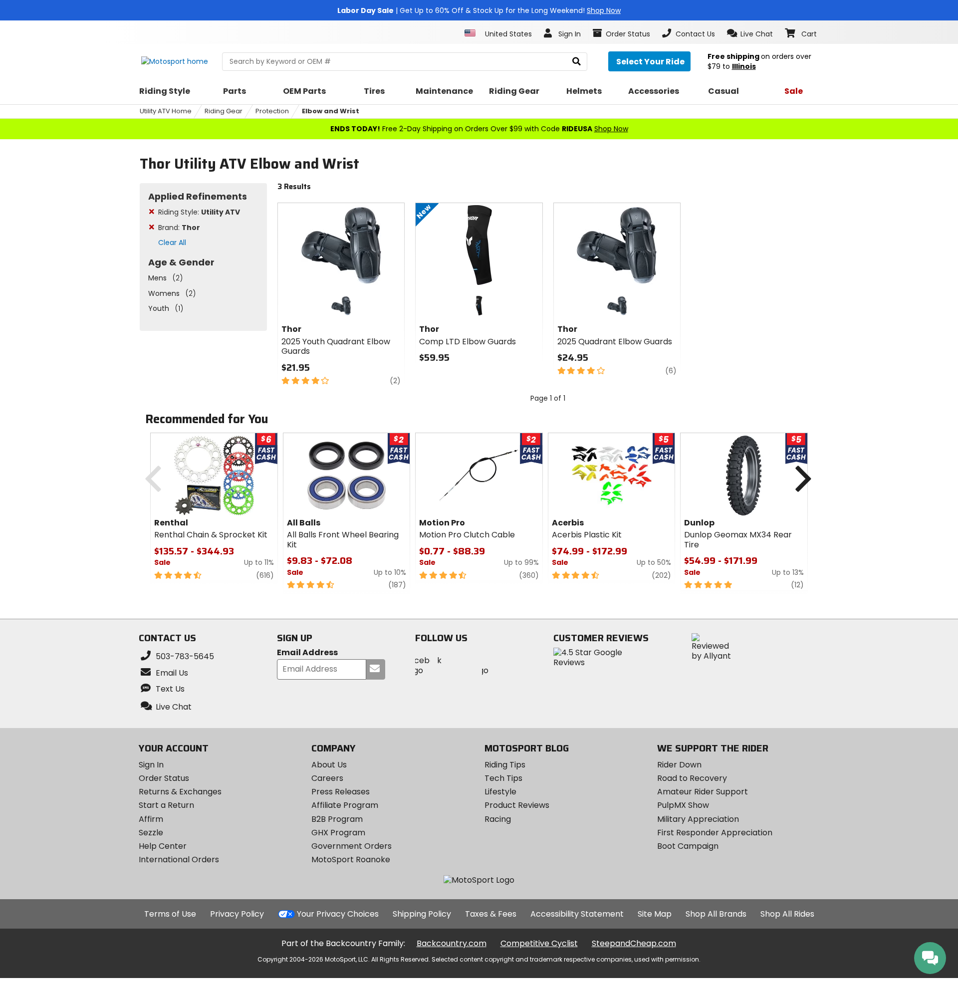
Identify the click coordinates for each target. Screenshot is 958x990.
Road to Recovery (692, 778)
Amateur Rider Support (702, 791)
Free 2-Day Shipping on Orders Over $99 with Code (479, 129)
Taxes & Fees (490, 914)
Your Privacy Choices (338, 914)
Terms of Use (170, 914)
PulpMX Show (683, 805)
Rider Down (679, 764)
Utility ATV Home (166, 111)
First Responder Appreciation (714, 832)
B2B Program (337, 819)
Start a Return (166, 805)
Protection (272, 111)
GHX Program (338, 832)
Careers (327, 778)
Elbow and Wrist (330, 111)
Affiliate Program (344, 805)
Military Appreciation (698, 819)
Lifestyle (500, 791)
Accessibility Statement (577, 914)
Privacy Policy (237, 914)
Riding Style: (199, 212)
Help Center (163, 846)
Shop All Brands (716, 914)
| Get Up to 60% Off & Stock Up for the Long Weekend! (479, 10)
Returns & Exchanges (180, 791)
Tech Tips (503, 778)
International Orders (179, 859)
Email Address (307, 653)
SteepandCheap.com (634, 943)
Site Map (655, 914)
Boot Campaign (687, 846)
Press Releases (340, 791)
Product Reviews (516, 805)
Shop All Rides (787, 914)
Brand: (179, 228)
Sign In (151, 764)
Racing (497, 819)
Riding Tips (504, 764)
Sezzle (151, 832)
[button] (750, 33)
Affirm (151, 819)
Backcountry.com (451, 943)
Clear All (172, 243)
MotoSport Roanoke (350, 859)
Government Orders (351, 846)
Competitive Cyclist (539, 943)
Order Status (164, 778)
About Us (329, 764)
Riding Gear (223, 111)
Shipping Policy (422, 914)
